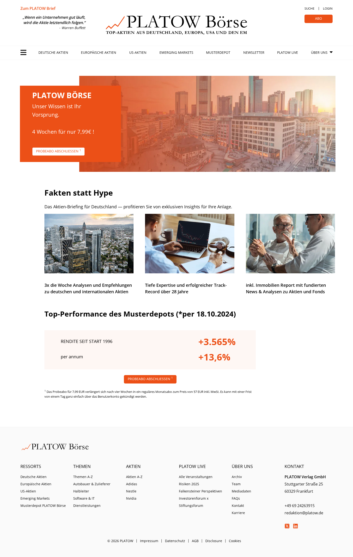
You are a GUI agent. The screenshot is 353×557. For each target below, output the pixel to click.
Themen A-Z (83, 476)
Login (328, 8)
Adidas (131, 484)
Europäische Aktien (98, 52)
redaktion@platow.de (304, 512)
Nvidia (131, 498)
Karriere (238, 512)
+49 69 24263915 (300, 505)
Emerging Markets (176, 52)
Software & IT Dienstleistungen (87, 502)
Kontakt (238, 505)
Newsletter (253, 52)
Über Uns (319, 52)
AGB (195, 541)
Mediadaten (241, 491)
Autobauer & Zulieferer (91, 484)
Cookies (235, 541)
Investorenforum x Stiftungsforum (193, 502)
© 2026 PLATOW (120, 541)
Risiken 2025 (189, 484)
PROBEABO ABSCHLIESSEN (58, 151)
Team (236, 484)
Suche (309, 8)
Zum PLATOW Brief (37, 8)
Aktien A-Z (134, 476)
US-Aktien (137, 52)
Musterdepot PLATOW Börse (43, 505)
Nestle (131, 491)
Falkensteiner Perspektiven (200, 491)
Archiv (237, 476)
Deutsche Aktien (53, 52)
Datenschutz (175, 541)
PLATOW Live (287, 52)
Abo (318, 18)
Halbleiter (81, 491)
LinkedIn (295, 526)
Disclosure (213, 541)
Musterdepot (218, 52)
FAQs (236, 498)
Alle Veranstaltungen (196, 476)
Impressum (149, 541)
